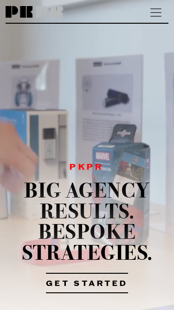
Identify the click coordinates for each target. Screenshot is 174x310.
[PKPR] (35, 12)
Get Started (87, 284)
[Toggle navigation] (155, 12)
